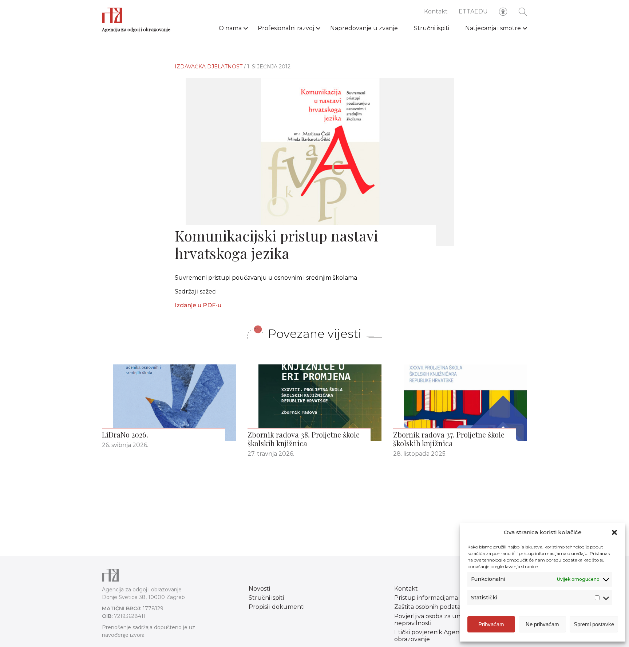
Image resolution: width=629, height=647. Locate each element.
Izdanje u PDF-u (198, 305)
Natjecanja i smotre (493, 28)
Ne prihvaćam (542, 624)
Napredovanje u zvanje (364, 28)
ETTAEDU (473, 11)
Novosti (259, 588)
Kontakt (436, 11)
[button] (614, 532)
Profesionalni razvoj (286, 28)
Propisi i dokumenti (277, 606)
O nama (230, 28)
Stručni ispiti (431, 28)
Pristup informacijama (426, 597)
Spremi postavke (594, 624)
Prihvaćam (491, 624)
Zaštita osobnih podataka (430, 606)
